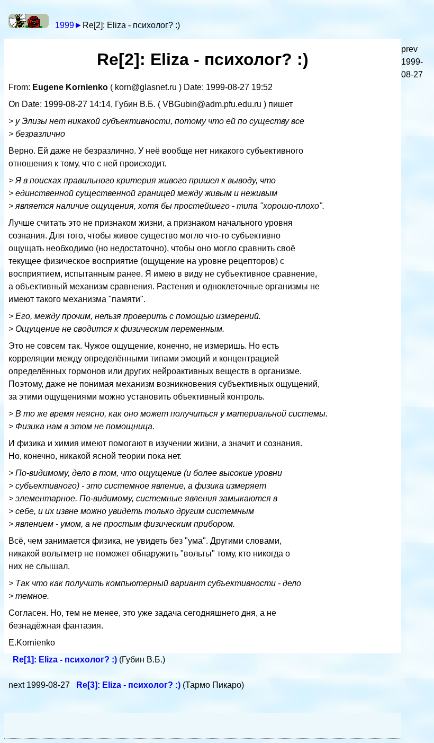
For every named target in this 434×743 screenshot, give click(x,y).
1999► (69, 25)
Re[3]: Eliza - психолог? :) (129, 684)
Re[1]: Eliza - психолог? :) (66, 659)
